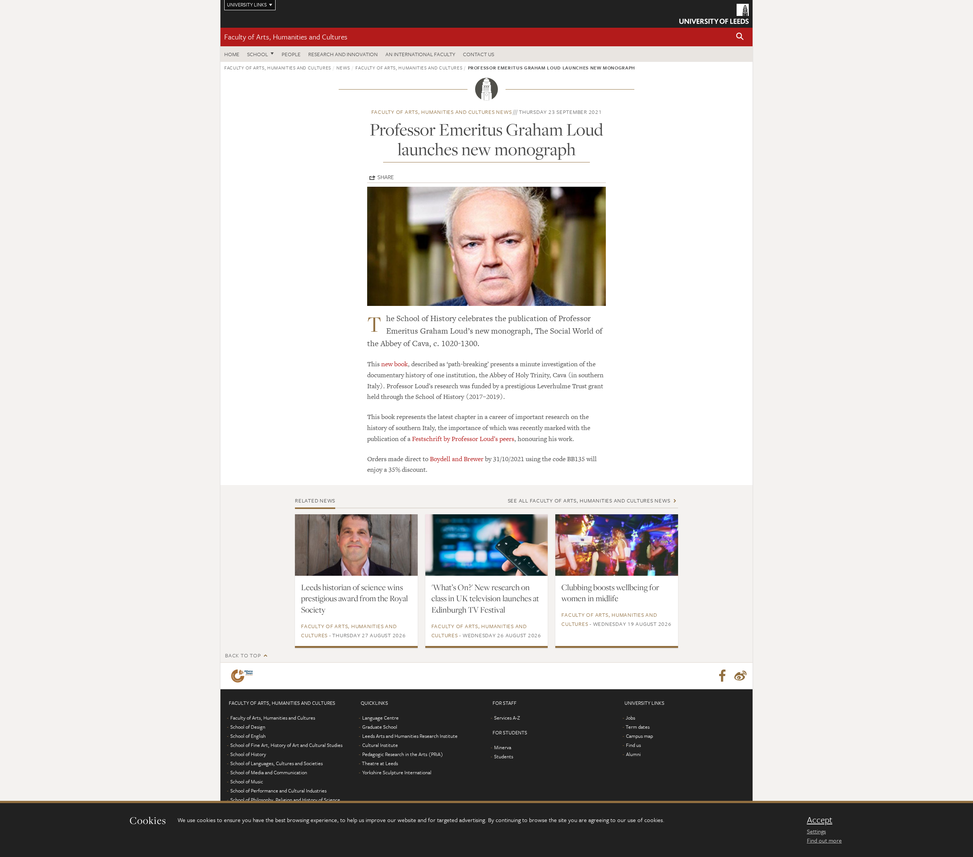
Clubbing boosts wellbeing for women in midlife (610, 592)
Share (385, 177)
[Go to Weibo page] (740, 676)
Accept (819, 819)
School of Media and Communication (268, 772)
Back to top (243, 655)
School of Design (247, 727)
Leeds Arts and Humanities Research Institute (410, 736)
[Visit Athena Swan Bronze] (243, 676)
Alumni (633, 754)
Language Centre (380, 718)
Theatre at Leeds (380, 763)
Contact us (478, 54)
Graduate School (379, 727)
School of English (248, 736)
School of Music (246, 781)
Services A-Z (507, 718)
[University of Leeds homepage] (714, 14)
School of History (248, 754)
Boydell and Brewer (456, 458)
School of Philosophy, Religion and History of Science (285, 799)
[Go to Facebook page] (722, 676)
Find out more (824, 840)
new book (394, 364)
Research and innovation (343, 54)
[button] (740, 37)
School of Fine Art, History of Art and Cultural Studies (286, 745)
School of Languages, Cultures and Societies (276, 763)
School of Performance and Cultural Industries (278, 790)
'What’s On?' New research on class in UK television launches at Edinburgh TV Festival (485, 598)
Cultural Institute (380, 745)
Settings (816, 831)
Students (503, 756)
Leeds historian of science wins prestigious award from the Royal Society (354, 598)
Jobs (630, 718)
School (257, 54)
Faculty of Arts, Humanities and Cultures (285, 37)
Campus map (639, 736)
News (343, 67)
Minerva (502, 747)
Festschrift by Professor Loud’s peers (463, 438)
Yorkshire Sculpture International (396, 772)
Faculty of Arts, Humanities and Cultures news (441, 112)
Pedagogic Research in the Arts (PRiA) (402, 754)
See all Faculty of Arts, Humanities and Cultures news (589, 500)
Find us (633, 745)
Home (231, 54)
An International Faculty (420, 54)
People (291, 54)
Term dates (638, 727)
